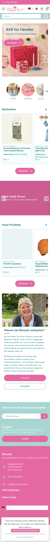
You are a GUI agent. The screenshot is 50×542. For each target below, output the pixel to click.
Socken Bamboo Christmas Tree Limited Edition (16, 149)
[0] (47, 8)
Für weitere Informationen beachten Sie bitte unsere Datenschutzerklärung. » (25, 535)
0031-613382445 (15, 476)
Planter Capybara (12, 263)
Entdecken (23, 171)
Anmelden (25, 386)
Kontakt (25, 439)
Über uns (25, 378)
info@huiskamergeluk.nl (18, 484)
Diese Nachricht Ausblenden (25, 530)
